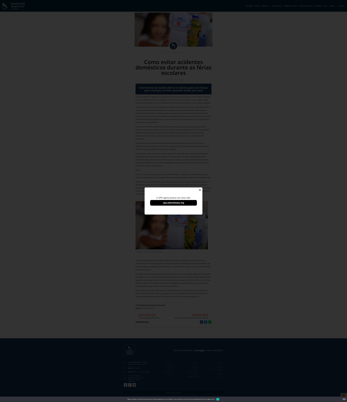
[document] (173, 201)
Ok (218, 399)
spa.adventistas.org (173, 202)
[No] (344, 399)
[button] (200, 190)
